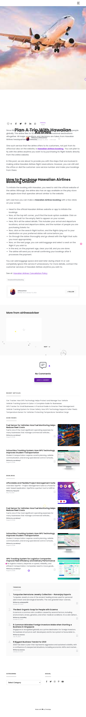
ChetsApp (48, 709)
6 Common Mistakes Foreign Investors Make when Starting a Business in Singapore (42, 626)
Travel (43, 122)
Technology (25, 321)
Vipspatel (24, 337)
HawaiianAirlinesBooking (16, 280)
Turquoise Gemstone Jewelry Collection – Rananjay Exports (42, 594)
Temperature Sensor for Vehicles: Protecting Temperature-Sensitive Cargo (37, 412)
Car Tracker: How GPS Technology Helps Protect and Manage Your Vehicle (37, 400)
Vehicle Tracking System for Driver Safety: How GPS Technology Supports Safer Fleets (41, 409)
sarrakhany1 (17, 435)
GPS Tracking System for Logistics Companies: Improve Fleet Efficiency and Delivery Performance (30, 560)
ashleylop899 (24, 602)
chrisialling (23, 617)
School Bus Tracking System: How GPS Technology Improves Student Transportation (30, 451)
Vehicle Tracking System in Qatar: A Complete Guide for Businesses (34, 403)
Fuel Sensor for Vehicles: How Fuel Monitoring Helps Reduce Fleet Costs (30, 426)
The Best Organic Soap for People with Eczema (35, 610)
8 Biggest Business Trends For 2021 (29, 642)
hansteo (22, 634)
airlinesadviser (42, 137)
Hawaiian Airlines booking (50, 148)
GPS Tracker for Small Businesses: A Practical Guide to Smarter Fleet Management (40, 406)
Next (45, 346)
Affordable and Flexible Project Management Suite (28, 325)
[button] (78, 3)
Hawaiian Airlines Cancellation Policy (30, 273)
